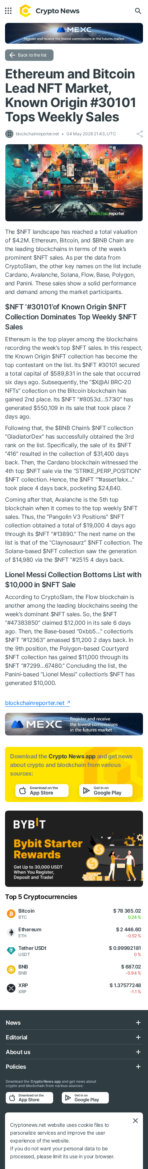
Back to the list (32, 55)
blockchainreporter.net (35, 702)
